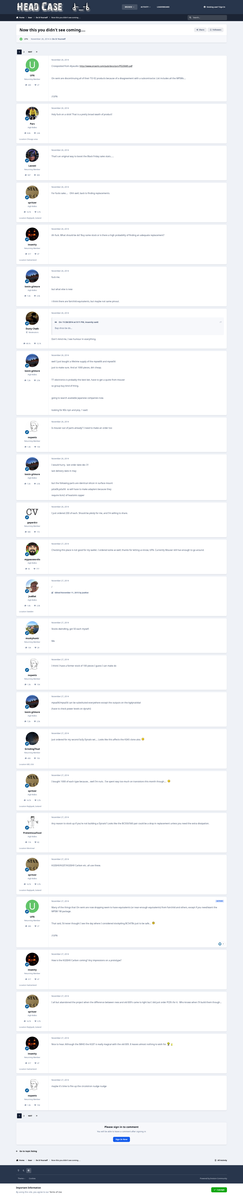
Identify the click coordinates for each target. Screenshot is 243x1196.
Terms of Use (56, 1192)
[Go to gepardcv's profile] (32, 512)
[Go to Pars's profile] (32, 113)
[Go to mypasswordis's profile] (32, 549)
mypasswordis (32, 559)
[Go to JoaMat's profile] (32, 586)
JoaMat (32, 596)
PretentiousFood (32, 832)
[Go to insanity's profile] (32, 234)
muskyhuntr (32, 638)
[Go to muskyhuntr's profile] (32, 627)
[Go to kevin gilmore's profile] (32, 276)
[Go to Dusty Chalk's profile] (32, 318)
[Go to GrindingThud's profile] (32, 738)
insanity (32, 244)
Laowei (32, 165)
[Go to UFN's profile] (21, 39)
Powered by (213, 1178)
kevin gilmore (32, 286)
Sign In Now (121, 1139)
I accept (220, 1189)
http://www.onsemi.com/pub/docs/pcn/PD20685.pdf (106, 66)
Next (30, 52)
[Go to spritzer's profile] (32, 192)
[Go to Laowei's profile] (32, 155)
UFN (26, 39)
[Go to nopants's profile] (32, 427)
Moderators (33, 332)
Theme (21, 1178)
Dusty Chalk (32, 328)
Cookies (32, 1178)
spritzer (32, 202)
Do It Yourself (58, 39)
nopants (32, 437)
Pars (32, 123)
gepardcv (32, 522)
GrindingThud (32, 749)
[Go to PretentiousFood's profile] (32, 822)
